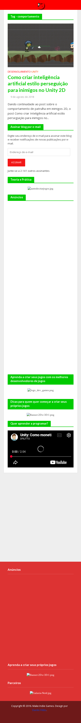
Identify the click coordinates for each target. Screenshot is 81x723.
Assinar (16, 162)
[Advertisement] (40, 244)
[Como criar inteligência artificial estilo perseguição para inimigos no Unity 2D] (41, 45)
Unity (34, 72)
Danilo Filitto (39, 710)
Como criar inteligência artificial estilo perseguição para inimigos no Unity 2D (38, 83)
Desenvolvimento (19, 72)
